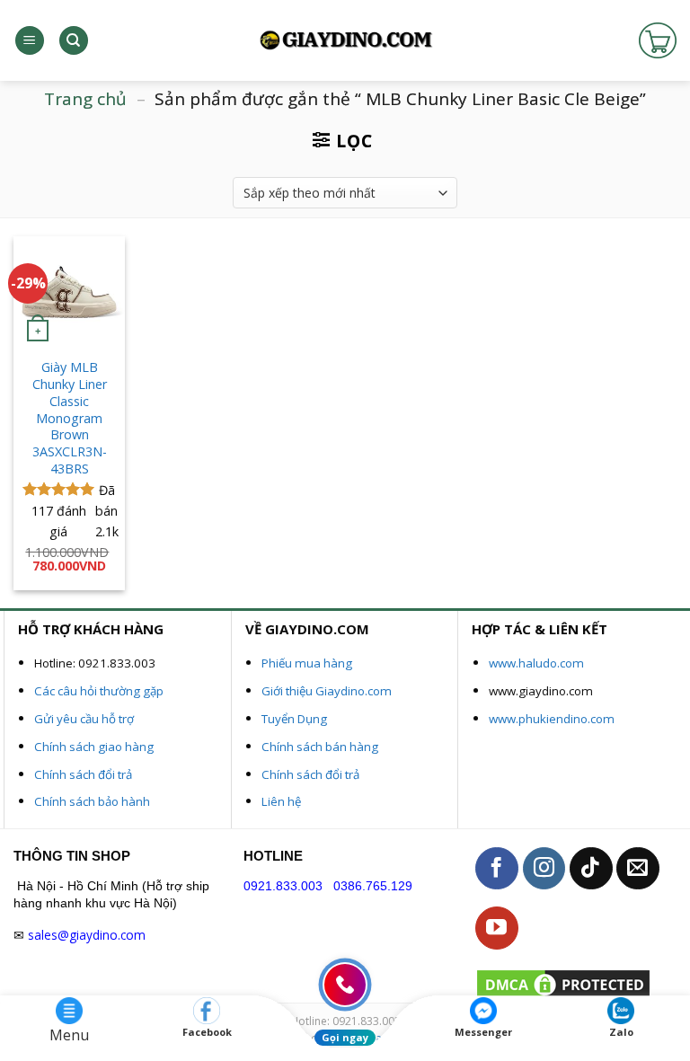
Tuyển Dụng (294, 719)
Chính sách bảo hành (92, 801)
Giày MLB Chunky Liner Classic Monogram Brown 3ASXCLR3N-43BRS (69, 417)
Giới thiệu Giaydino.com (326, 691)
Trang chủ (85, 99)
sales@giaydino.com (87, 934)
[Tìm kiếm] (73, 41)
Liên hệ (281, 801)
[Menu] (29, 41)
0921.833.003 (283, 886)
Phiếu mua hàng (306, 663)
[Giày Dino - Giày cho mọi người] (345, 41)
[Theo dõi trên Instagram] (544, 868)
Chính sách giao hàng (94, 746)
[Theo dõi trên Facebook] (496, 868)
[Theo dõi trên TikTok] (591, 868)
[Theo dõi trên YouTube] (496, 928)
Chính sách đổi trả (83, 774)
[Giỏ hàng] (658, 40)
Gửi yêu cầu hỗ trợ (84, 719)
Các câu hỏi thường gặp (99, 691)
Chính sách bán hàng (319, 746)
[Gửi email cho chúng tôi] (637, 868)
